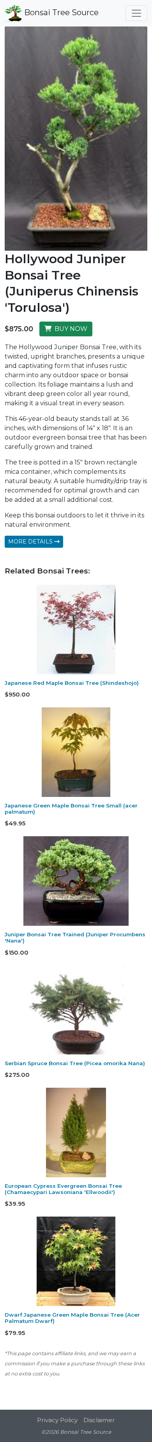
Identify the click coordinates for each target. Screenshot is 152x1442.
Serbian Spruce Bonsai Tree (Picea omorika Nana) (75, 1063)
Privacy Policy (57, 1420)
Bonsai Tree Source (60, 12)
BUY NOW (69, 328)
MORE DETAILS (31, 541)
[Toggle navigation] (136, 13)
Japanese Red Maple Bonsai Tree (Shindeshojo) (72, 683)
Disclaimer (99, 1420)
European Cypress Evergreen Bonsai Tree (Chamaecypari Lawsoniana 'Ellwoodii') (63, 1189)
